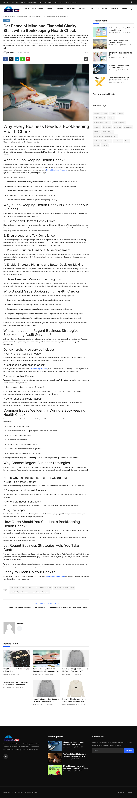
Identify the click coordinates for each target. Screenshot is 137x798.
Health (112, 113)
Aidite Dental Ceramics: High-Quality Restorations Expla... (119, 79)
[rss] (5, 756)
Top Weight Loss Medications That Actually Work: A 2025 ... (74, 755)
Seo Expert (118, 141)
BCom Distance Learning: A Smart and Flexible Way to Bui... (75, 767)
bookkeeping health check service (21, 587)
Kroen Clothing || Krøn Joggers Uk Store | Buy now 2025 (75, 670)
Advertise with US (71, 2)
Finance (12, 16)
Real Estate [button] (102, 9)
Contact (5, 2)
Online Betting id (119, 123)
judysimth (20, 623)
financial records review (43, 587)
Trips (126, 141)
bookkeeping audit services (19, 592)
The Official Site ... (114, 45)
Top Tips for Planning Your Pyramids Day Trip (118, 41)
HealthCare (128, 127)
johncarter (112, 57)
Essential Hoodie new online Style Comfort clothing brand (74, 700)
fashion (96, 113)
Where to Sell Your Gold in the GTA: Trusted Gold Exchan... (15, 683)
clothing (97, 127)
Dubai (96, 132)
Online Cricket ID (99, 118)
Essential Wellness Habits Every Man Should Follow (68, 607)
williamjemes (7, 687)
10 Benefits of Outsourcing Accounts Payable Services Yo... (46, 670)
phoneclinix (112, 70)
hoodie (105, 145)
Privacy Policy (15, 2)
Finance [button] (82, 9)
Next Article (52, 604)
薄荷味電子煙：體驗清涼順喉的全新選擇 (121, 54)
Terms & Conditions (124, 792)
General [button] (114, 9)
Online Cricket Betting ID (102, 123)
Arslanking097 (66, 674)
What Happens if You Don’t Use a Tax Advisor (16, 670)
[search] (132, 9)
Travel (105, 113)
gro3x (110, 82)
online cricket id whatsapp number (105, 136)
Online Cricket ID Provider (102, 141)
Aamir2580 (66, 771)
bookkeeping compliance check (64, 587)
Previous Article (39, 604)
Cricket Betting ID (107, 132)
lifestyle (111, 118)
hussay (5, 674)
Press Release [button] (37, 9)
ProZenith (117, 127)
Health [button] (50, 9)
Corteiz (96, 145)
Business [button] (71, 9)
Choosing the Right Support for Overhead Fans (27, 607)
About (23, 2)
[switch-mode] (132, 2)
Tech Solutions (113, 32)
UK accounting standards (38, 369)
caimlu (65, 759)
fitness (120, 113)
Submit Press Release (46, 2)
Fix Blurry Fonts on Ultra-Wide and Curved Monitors (121, 29)
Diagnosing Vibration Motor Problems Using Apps (119, 66)
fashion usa (107, 127)
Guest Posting (59, 2)
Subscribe (128, 751)
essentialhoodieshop (68, 704)
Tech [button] (91, 9)
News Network (32, 2)
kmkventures (37, 674)
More (124, 9)
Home (27, 9)
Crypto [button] (60, 9)
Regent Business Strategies (40, 592)
